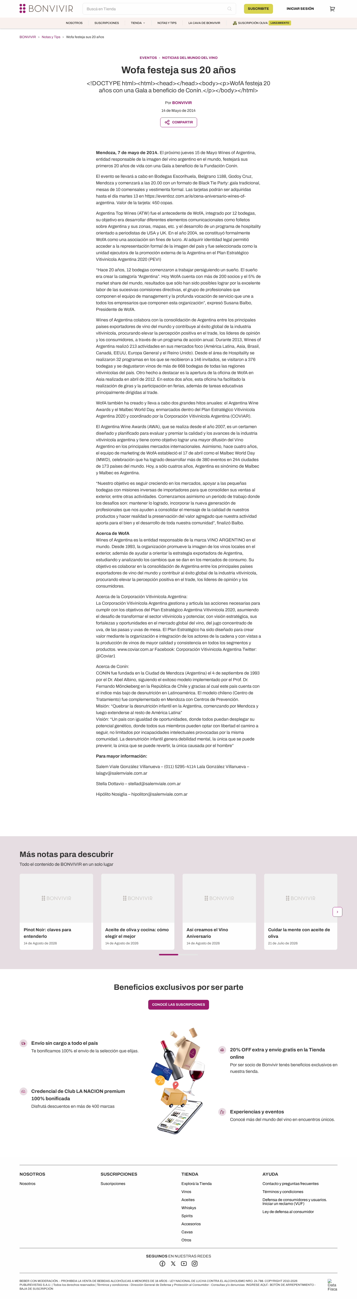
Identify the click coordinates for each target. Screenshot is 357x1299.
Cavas (187, 1232)
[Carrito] (332, 9)
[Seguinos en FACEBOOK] (162, 1263)
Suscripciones (106, 22)
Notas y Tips (167, 22)
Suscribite (258, 9)
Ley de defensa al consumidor (288, 1212)
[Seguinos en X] (173, 1263)
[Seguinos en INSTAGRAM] (194, 1263)
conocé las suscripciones (178, 1004)
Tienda (136, 22)
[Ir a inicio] (47, 9)
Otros (186, 1240)
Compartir (182, 122)
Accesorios (191, 1224)
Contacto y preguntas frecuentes (290, 1184)
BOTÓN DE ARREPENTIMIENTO (292, 1285)
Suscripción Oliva (263, 23)
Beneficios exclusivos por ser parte (178, 987)
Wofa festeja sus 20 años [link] (85, 37)
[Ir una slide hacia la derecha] (337, 912)
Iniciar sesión (300, 9)
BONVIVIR (28, 37)
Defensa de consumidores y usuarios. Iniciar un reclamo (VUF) (294, 1202)
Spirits (187, 1216)
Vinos (186, 1192)
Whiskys (188, 1208)
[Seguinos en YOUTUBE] (183, 1263)
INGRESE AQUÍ (256, 1285)
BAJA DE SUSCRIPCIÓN (36, 1288)
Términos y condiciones (282, 1192)
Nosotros (74, 22)
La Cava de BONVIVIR (204, 22)
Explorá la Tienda (196, 1184)
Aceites (188, 1200)
